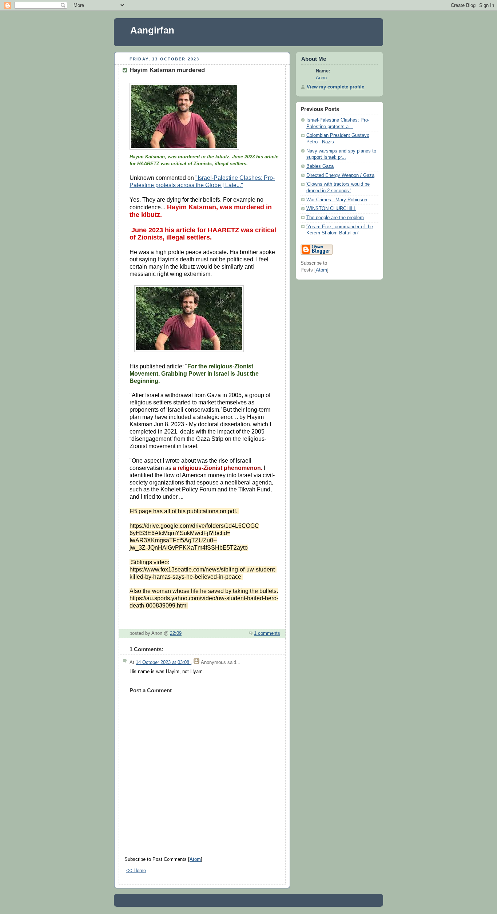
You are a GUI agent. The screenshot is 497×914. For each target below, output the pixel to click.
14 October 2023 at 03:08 (163, 662)
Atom (195, 859)
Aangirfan (152, 30)
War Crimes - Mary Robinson (336, 199)
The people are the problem (335, 217)
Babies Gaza (320, 166)
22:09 (176, 633)
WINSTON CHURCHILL (331, 208)
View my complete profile (335, 87)
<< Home (136, 870)
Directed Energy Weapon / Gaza (340, 175)
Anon (321, 77)
